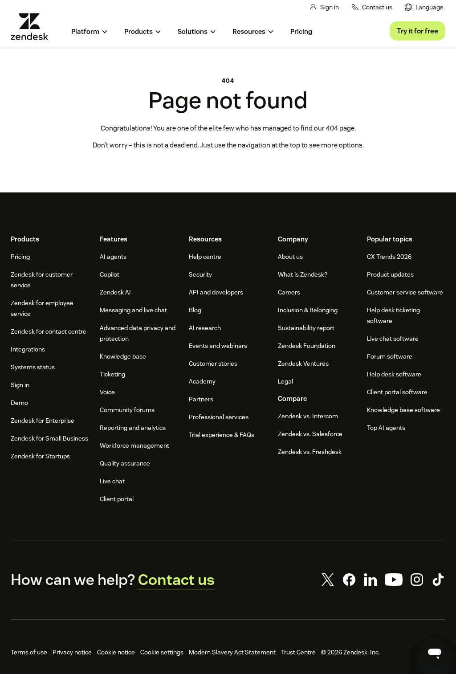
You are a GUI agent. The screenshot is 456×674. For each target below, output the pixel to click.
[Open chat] (434, 652)
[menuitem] (424, 7)
